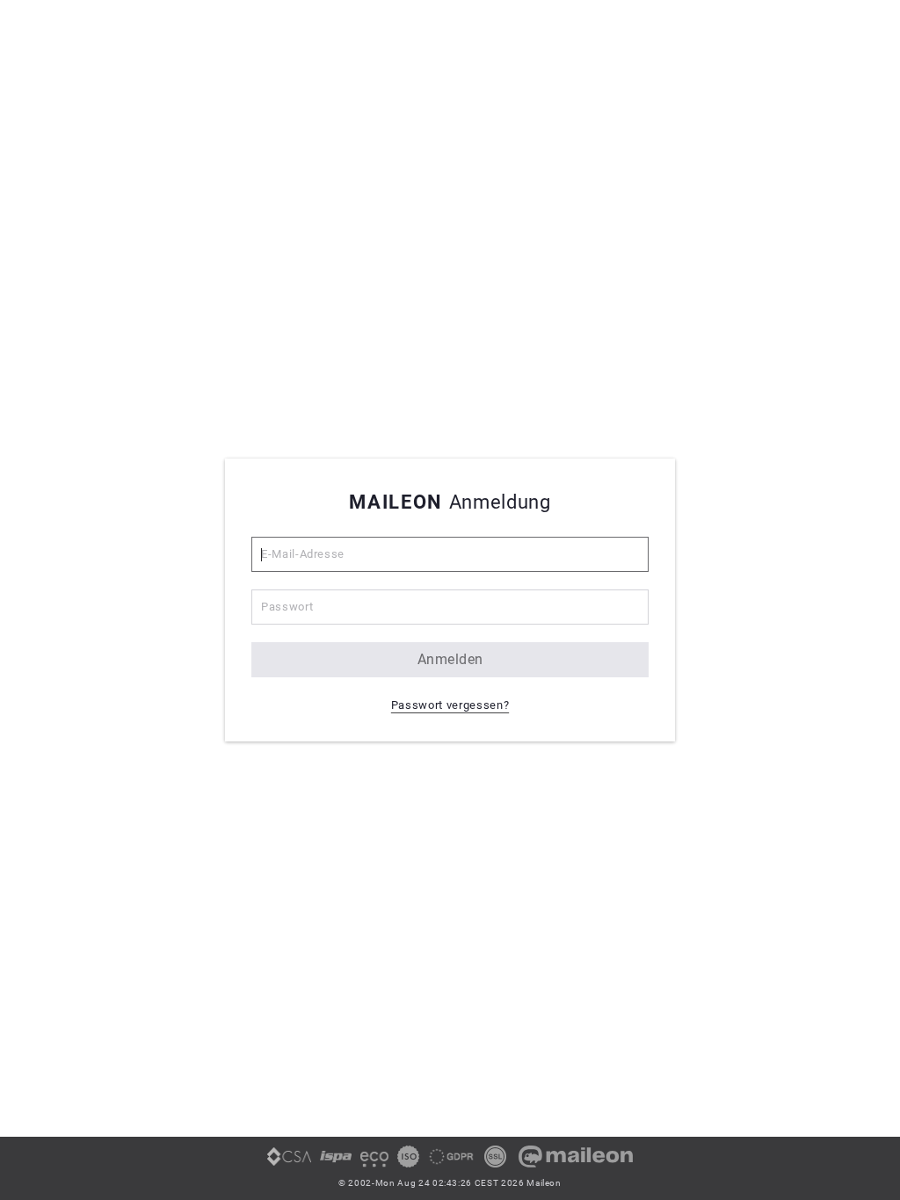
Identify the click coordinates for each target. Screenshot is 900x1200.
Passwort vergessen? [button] (450, 705)
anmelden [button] (450, 659)
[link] (289, 1163)
